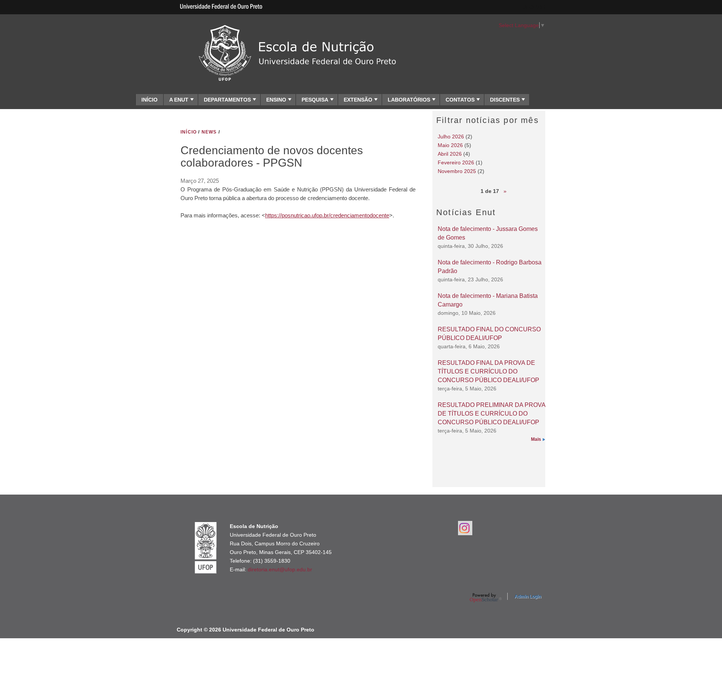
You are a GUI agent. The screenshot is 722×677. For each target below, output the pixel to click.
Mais (536, 439)
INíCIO (188, 132)
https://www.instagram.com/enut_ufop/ (465, 528)
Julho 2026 (451, 137)
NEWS (209, 132)
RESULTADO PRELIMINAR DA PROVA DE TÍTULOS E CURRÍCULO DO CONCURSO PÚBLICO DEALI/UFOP (491, 413)
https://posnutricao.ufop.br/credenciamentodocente (327, 215)
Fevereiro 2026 (456, 162)
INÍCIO (149, 100)
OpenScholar (486, 598)
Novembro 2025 (457, 171)
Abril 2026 (450, 154)
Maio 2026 (450, 145)
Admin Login (527, 596)
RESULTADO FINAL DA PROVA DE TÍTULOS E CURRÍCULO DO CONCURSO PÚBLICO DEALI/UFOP (488, 371)
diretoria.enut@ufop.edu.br (280, 569)
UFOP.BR (533, 7)
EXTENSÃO (358, 100)
